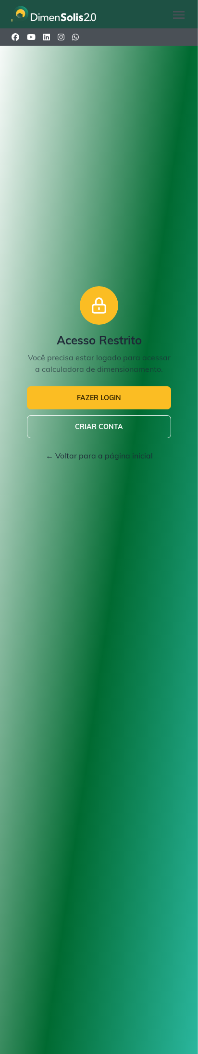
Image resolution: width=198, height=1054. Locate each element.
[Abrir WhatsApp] (174, 1029)
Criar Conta (99, 426)
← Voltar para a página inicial (99, 455)
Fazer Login (99, 398)
